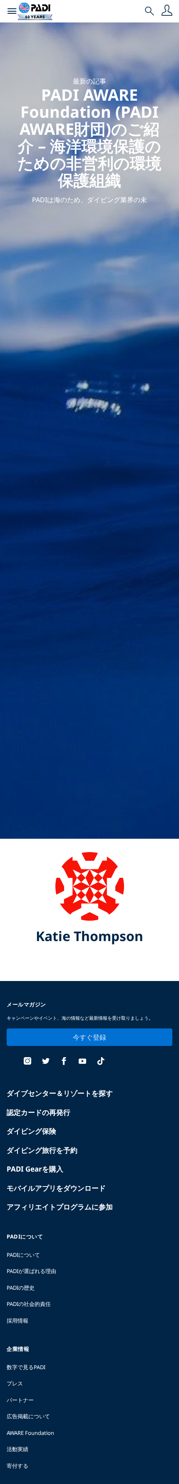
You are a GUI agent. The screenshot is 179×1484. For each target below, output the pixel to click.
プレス (15, 1383)
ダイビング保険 (31, 1131)
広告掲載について (28, 1416)
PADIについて (23, 1255)
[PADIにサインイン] (167, 11)
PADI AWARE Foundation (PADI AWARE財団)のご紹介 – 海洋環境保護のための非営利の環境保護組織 (89, 137)
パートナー (20, 1400)
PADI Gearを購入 (35, 1169)
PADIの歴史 (21, 1287)
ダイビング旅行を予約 (42, 1150)
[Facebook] (64, 1062)
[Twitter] (46, 1062)
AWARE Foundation (30, 1433)
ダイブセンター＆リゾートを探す (60, 1093)
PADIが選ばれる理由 (31, 1271)
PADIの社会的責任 (29, 1304)
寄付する (17, 1465)
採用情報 (17, 1320)
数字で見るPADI (26, 1367)
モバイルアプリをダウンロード (56, 1188)
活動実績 (17, 1449)
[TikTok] (101, 1062)
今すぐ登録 (89, 1037)
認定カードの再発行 (38, 1112)
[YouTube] (82, 1062)
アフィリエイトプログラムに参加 (60, 1206)
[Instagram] (27, 1062)
